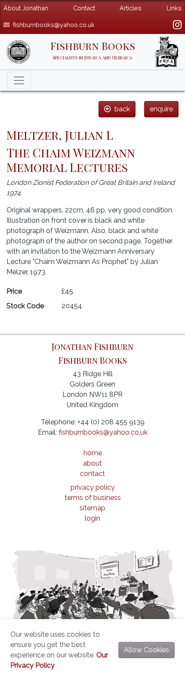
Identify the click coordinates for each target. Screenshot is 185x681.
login (92, 518)
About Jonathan (25, 8)
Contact (84, 8)
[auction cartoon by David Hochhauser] (92, 594)
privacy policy (93, 487)
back (122, 109)
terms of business (93, 498)
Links (174, 8)
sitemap (92, 508)
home (92, 453)
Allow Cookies (146, 650)
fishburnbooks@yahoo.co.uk (54, 24)
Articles (131, 8)
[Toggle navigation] (19, 80)
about (92, 463)
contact (92, 473)
